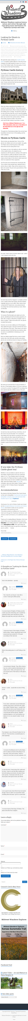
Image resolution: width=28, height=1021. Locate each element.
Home (14, 1019)
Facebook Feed (6, 965)
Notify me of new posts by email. (9, 872)
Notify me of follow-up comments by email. (12, 868)
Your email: (3, 531)
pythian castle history (13, 52)
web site (18, 481)
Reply (24, 583)
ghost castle (23, 46)
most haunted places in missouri (12, 50)
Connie (4, 42)
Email (2, 854)
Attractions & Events (15, 42)
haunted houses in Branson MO (17, 47)
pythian (19, 50)
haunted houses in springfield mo (14, 49)
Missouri (23, 42)
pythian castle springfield (8, 53)
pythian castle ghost (4, 52)
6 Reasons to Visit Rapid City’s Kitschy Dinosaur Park (13, 560)
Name (3, 846)
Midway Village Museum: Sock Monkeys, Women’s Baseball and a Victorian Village (12, 555)
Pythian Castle (24, 50)
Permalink (12, 575)
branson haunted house (16, 46)
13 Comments (18, 56)
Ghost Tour (3, 47)
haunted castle (8, 47)
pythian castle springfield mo (19, 53)
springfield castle (4, 55)
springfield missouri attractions (13, 55)
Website (3, 861)
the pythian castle (8, 56)
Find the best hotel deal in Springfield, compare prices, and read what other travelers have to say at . (14, 496)
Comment (4, 825)
